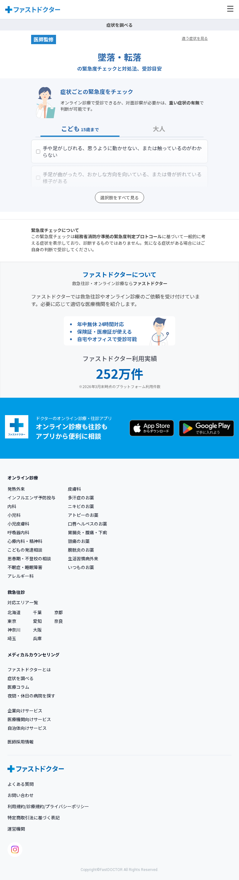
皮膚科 (74, 489)
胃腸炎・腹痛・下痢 (87, 532)
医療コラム (18, 687)
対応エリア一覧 (22, 602)
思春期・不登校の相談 (29, 558)
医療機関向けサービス (29, 719)
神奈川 (14, 630)
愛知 (37, 621)
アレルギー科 (20, 576)
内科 (11, 506)
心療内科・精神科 (24, 541)
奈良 (58, 621)
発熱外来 (16, 489)
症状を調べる (20, 678)
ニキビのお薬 (81, 506)
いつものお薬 (81, 567)
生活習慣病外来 (83, 558)
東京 (11, 621)
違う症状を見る (195, 38)
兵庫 (37, 638)
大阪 (37, 630)
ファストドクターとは (29, 669)
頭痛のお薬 (79, 541)
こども (80, 128)
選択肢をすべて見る (119, 197)
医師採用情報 (20, 742)
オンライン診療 (22, 478)
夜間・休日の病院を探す (31, 695)
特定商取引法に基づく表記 (33, 817)
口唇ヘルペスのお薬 (87, 524)
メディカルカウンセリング (33, 654)
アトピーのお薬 (83, 515)
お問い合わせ (20, 795)
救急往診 (16, 592)
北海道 (14, 612)
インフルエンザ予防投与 (31, 497)
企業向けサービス (24, 710)
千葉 (37, 612)
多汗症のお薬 (81, 497)
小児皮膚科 (18, 524)
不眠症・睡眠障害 (24, 567)
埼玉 (11, 638)
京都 (58, 612)
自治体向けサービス (27, 728)
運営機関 (16, 829)
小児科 (14, 515)
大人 (159, 128)
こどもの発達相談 (24, 550)
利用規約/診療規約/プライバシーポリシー (48, 806)
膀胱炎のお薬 (81, 550)
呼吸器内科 (18, 532)
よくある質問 (20, 784)
